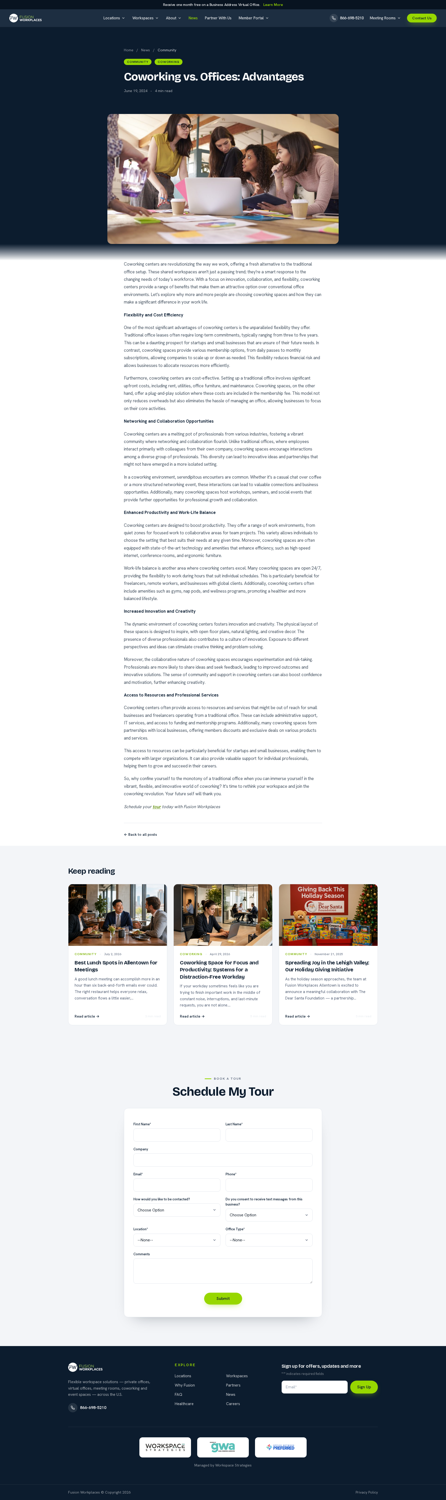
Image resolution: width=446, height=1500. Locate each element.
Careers (233, 1403)
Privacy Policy (367, 1492)
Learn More (273, 4)
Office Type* (235, 1229)
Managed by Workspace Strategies (223, 1465)
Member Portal (251, 17)
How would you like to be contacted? (161, 1199)
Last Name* (234, 1124)
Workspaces (143, 17)
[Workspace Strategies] (165, 1447)
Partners (233, 1385)
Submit (223, 1298)
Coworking (169, 62)
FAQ (178, 1394)
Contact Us (422, 18)
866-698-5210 (93, 1407)
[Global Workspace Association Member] (223, 1447)
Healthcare (184, 1403)
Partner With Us (218, 17)
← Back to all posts (140, 834)
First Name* (142, 1124)
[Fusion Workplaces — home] (26, 18)
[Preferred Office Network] (281, 1447)
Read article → (87, 1016)
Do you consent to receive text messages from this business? (264, 1202)
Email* (138, 1174)
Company (140, 1149)
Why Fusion (185, 1385)
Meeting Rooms (383, 17)
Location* (140, 1229)
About (171, 17)
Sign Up (364, 1387)
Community (137, 62)
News (193, 17)
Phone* (231, 1174)
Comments (141, 1254)
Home (128, 50)
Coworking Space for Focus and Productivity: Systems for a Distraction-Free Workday (219, 970)
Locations (111, 17)
